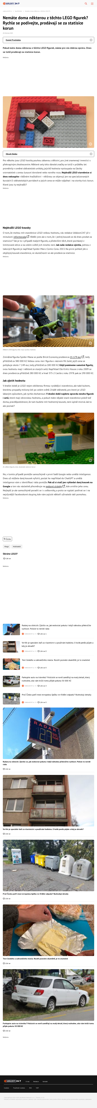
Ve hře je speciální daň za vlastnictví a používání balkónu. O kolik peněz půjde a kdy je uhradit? (57, 644)
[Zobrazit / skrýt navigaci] (92, 3)
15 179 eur (75, 357)
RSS (30, 1088)
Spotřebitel (18, 11)
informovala (19, 236)
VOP (37, 1088)
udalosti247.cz (7, 11)
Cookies (6, 1088)
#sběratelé (17, 546)
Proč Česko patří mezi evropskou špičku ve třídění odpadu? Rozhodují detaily (56, 694)
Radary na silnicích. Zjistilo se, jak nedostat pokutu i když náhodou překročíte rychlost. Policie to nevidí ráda (56, 627)
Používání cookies (19, 1088)
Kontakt (45, 1081)
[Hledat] (86, 3)
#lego (6, 546)
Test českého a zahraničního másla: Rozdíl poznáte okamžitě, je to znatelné (56, 660)
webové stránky (54, 486)
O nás (27, 1081)
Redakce (36, 1081)
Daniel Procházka (13, 40)
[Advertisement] (48, 74)
